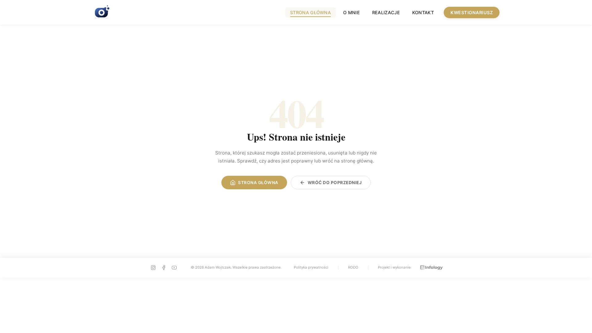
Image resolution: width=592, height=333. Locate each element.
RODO (353, 267)
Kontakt (423, 12)
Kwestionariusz (471, 12)
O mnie (351, 12)
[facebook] (163, 267)
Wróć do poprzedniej (335, 182)
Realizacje (386, 12)
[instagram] (153, 267)
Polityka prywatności (311, 267)
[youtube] (174, 267)
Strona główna (310, 12)
